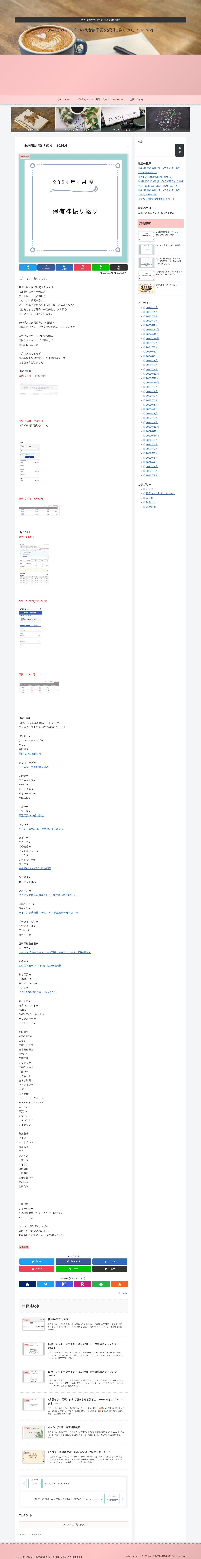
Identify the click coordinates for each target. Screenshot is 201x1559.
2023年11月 (152, 378)
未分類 (149, 497)
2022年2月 (152, 470)
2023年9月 (152, 387)
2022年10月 (152, 435)
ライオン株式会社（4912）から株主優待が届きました (48, 912)
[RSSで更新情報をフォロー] (119, 1284)
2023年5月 (152, 404)
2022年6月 (152, 453)
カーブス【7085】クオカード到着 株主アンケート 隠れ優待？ (55, 952)
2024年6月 (152, 351)
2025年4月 (152, 311)
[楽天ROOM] (82, 1284)
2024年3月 (152, 360)
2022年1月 (152, 475)
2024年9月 (152, 342)
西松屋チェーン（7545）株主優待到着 (40, 965)
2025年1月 (152, 325)
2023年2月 (152, 418)
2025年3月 (152, 316)
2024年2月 (152, 365)
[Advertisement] (100, 75)
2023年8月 (152, 391)
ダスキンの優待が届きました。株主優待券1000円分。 (48, 895)
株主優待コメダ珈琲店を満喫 (35, 868)
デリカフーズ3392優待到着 (34, 767)
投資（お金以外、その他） (160, 493)
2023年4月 (152, 409)
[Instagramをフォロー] (64, 1284)
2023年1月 (152, 422)
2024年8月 (152, 347)
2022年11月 (152, 431)
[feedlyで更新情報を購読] (101, 1284)
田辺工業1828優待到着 (31, 815)
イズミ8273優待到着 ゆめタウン (37, 992)
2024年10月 (152, 338)
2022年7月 (152, 448)
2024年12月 (152, 329)
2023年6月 (152, 400)
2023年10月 (152, 382)
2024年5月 (152, 356)
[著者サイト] (27, 1284)
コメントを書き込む (73, 1525)
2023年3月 (152, 413)
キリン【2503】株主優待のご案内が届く (41, 828)
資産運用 (25, 1247)
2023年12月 (152, 373)
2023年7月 (152, 395)
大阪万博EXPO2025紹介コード (157, 199)
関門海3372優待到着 (30, 753)
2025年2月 (152, 320)
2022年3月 (152, 466)
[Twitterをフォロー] (46, 1284)
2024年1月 (152, 369)
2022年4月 (152, 462)
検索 (140, 141)
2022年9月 (152, 440)
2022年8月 (152, 444)
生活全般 (151, 502)
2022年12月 (152, 426)
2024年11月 (152, 334)
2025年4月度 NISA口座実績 (155, 177)
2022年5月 (152, 457)
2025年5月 (152, 307)
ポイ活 (149, 489)
